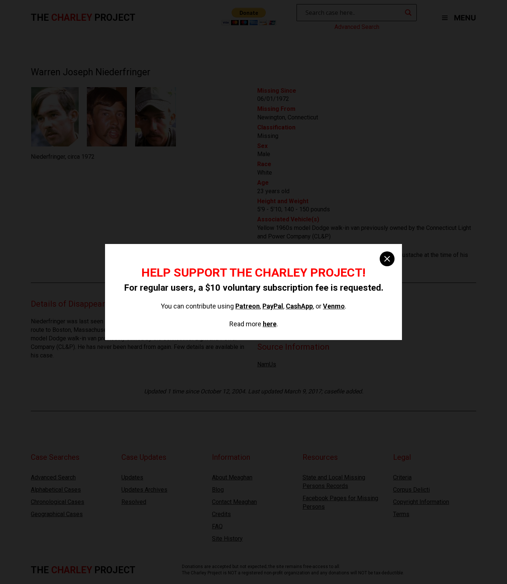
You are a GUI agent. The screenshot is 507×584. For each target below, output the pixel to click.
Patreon (247, 306)
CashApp (299, 306)
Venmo (334, 306)
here (270, 324)
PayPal (272, 306)
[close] (387, 258)
